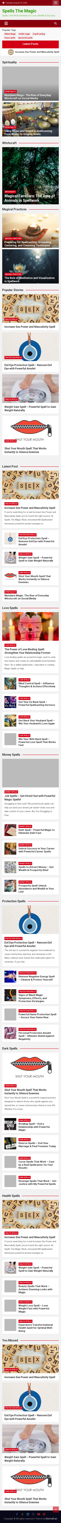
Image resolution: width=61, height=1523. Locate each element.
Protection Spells (13, 358)
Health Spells (11, 319)
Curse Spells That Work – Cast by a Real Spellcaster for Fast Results (36, 1164)
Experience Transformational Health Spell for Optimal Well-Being (36, 1327)
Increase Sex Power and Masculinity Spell (29, 326)
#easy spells (9, 38)
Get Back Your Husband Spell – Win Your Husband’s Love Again (37, 722)
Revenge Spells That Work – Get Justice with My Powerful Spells (37, 1182)
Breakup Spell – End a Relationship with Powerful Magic (34, 1126)
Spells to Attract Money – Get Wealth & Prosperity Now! (36, 869)
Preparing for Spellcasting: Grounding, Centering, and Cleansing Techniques (28, 244)
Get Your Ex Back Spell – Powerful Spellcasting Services (37, 703)
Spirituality (10, 92)
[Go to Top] (56, 1510)
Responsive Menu (56, 2)
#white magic (24, 34)
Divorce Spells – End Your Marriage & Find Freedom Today (37, 1145)
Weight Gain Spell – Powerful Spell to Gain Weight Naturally (36, 559)
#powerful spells (25, 38)
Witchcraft (10, 192)
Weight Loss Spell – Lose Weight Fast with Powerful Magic (34, 1308)
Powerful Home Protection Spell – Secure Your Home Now (37, 1016)
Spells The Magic (19, 10)
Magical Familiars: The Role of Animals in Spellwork (29, 198)
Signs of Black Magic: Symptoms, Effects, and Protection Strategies (33, 998)
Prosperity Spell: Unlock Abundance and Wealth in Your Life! (36, 888)
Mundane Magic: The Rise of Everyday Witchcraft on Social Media (27, 97)
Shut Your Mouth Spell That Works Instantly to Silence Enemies (35, 579)
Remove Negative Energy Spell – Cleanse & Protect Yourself (36, 978)
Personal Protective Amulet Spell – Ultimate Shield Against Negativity (36, 1036)
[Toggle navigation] (6, 23)
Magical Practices (13, 239)
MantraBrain (51, 1518)
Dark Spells (10, 441)
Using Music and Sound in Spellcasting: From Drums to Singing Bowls (28, 132)
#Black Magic (10, 34)
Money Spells (11, 792)
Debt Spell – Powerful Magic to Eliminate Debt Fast (37, 831)
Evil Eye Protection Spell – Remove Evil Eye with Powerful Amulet (36, 541)
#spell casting (39, 34)
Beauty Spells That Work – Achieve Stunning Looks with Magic (35, 1289)
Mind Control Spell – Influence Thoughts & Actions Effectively (37, 685)
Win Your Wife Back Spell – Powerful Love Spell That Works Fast (37, 742)
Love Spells (10, 645)
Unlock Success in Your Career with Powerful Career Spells (37, 850)
